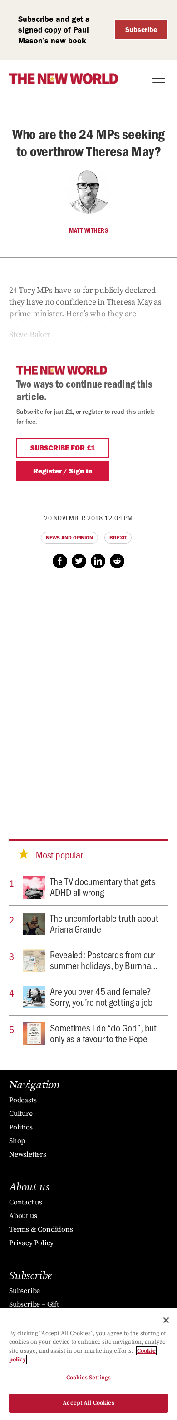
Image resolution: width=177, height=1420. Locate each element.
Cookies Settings (88, 1377)
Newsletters (27, 1154)
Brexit (118, 537)
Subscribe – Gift (34, 1304)
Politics (20, 1127)
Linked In (98, 561)
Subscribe (141, 29)
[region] (88, 1364)
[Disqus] (88, 695)
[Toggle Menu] (159, 79)
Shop (17, 1140)
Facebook (60, 561)
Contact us (25, 1202)
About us (23, 1215)
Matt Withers (88, 230)
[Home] (63, 78)
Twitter (79, 561)
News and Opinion (69, 537)
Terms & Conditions (41, 1229)
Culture (21, 1113)
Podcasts (22, 1100)
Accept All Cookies (88, 1402)
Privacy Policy (31, 1242)
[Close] (166, 1320)
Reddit (117, 561)
